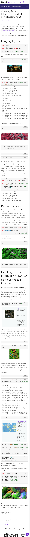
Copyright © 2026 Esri (10, 520)
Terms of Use (21, 522)
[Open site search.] (23, 2)
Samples (18, 6)
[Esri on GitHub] (10, 529)
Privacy (6, 522)
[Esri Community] (5, 529)
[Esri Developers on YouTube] (23, 529)
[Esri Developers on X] (14, 529)
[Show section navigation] (27, 6)
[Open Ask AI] (20, 2)
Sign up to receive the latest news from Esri (14, 524)
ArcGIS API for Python (8, 7)
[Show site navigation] (27, 2)
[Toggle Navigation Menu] (27, 534)
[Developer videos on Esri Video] (19, 529)
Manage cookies (13, 522)
